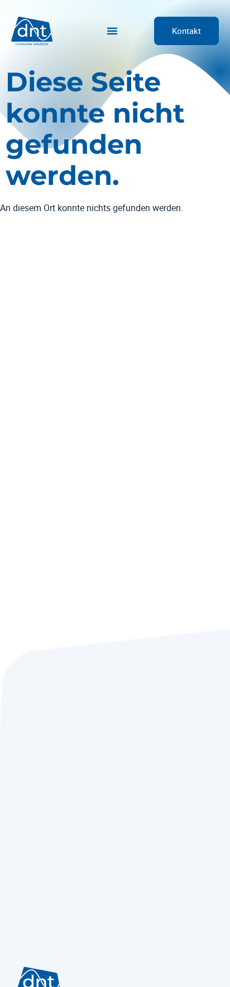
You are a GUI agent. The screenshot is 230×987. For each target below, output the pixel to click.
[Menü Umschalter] (112, 31)
